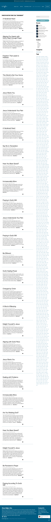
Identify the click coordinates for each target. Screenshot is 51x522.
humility (45, 225)
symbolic (37, 359)
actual (44, 76)
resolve (43, 320)
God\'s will (48, 63)
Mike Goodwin (45, 66)
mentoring (37, 255)
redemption (47, 310)
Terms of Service (18, 518)
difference (39, 163)
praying (45, 287)
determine (40, 160)
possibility (42, 284)
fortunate (44, 199)
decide (44, 148)
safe (40, 327)
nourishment (37, 262)
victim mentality (42, 376)
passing (47, 272)
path (42, 274)
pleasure (41, 281)
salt (43, 327)
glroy (42, 209)
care (36, 108)
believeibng (43, 98)
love (45, 249)
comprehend (40, 124)
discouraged (40, 167)
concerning (47, 125)
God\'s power (44, 63)
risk (47, 324)
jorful (43, 242)
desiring (45, 157)
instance (39, 235)
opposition (46, 265)
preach (47, 288)
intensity (48, 235)
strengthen (41, 350)
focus (39, 196)
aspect (40, 89)
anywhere (37, 86)
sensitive (43, 333)
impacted (43, 229)
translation (47, 366)
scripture (47, 330)
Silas (38, 69)
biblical (39, 101)
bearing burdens (40, 95)
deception (40, 148)
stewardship (46, 349)
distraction (37, 170)
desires (41, 157)
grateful (47, 210)
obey (47, 262)
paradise (47, 271)
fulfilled (41, 203)
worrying (46, 382)
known (39, 245)
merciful (40, 255)
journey (45, 242)
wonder (37, 382)
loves (44, 249)
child (40, 111)
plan (36, 281)
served (37, 336)
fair (39, 190)
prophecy (43, 298)
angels (39, 85)
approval (44, 88)
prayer (43, 287)
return (46, 323)
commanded (37, 115)
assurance (43, 89)
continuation (39, 137)
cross (38, 144)
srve (44, 347)
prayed (37, 287)
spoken (40, 347)
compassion (47, 121)
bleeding (41, 101)
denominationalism (47, 151)
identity (47, 226)
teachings (37, 360)
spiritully (47, 346)
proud (38, 301)
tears (43, 360)
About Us (16, 6)
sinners (46, 340)
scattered (42, 330)
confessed (40, 128)
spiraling (45, 343)
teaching (40, 360)
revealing (37, 324)
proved (40, 301)
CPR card (37, 59)
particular (40, 272)
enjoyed (39, 180)
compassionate (44, 121)
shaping (41, 337)
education (46, 170)
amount (37, 85)
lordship (41, 249)
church (37, 112)
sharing (46, 337)
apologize (40, 86)
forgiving (41, 199)
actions (40, 76)
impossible (37, 232)
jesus (38, 242)
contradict (42, 137)
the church (37, 363)
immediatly (40, 229)
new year (41, 261)
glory (40, 209)
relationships (37, 314)
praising (46, 285)
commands (44, 115)
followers (43, 196)
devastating (46, 160)
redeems (43, 310)
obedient (46, 262)
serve (40, 336)
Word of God (46, 69)
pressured (44, 291)
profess (40, 297)
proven (42, 301)
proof (41, 298)
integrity (43, 235)
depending (40, 154)
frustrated (39, 203)
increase (42, 232)
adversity (37, 79)
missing (42, 258)
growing (41, 213)
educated (44, 170)
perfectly (47, 275)
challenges (47, 108)
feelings (38, 193)
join (42, 242)
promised (44, 297)
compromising (37, 125)
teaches (46, 359)
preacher (42, 288)
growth (45, 213)
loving (47, 249)
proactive (44, 294)
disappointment (47, 164)
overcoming (37, 268)
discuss (48, 167)
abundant (42, 72)
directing (46, 163)
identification (37, 226)
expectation (37, 187)
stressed (46, 350)
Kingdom (39, 66)
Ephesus (45, 59)
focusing (37, 196)
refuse (46, 311)
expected (40, 187)
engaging (37, 180)
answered (41, 85)
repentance (44, 317)
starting (44, 349)
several (37, 337)
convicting (45, 138)
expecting (43, 187)
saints (42, 327)
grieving (37, 213)
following (48, 196)
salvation (45, 327)
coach (47, 112)
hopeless (42, 223)
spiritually (43, 346)
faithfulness (43, 190)
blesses (47, 101)
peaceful (39, 275)
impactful (45, 229)
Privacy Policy (12, 518)
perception (45, 275)
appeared (42, 86)
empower (37, 174)
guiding (37, 216)
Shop (43, 6)
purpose (43, 304)
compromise (47, 124)
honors (41, 222)
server (39, 336)
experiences (47, 187)
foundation (37, 200)
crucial (44, 144)
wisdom (45, 379)
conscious (40, 134)
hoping (48, 223)
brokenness (37, 105)
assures (45, 89)
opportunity (43, 265)
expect (45, 187)
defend (41, 150)
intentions (40, 236)
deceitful (37, 148)
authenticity (40, 92)
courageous (45, 141)
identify (45, 226)
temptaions (45, 360)
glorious (39, 209)
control (45, 137)
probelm (46, 294)
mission (47, 258)
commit (37, 118)
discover (46, 167)
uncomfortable (45, 372)
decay (48, 147)
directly (39, 164)
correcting (42, 141)
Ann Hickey (46, 56)
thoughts (45, 363)
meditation (44, 252)
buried (47, 105)
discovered (43, 167)
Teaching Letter (27, 6)
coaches (45, 112)
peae (42, 275)
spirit (36, 347)
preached (37, 288)
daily (44, 147)
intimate (42, 239)
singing (42, 340)
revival (43, 324)
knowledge (37, 245)
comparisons (40, 121)
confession (43, 128)
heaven (43, 219)
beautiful (45, 95)
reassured (46, 307)
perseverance (43, 278)
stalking (37, 349)
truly (42, 369)
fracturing (44, 200)
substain (44, 353)
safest (38, 327)
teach (41, 360)
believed (40, 98)
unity (44, 373)
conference (37, 128)
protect (37, 301)
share (44, 337)
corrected (40, 141)
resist (39, 320)
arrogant (39, 89)
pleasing (38, 281)
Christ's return (40, 59)
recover (37, 310)
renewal (37, 317)
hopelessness (39, 223)
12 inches (37, 56)
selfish (40, 333)
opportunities (39, 265)
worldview (41, 382)
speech (43, 343)
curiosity (37, 147)
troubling (39, 369)
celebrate (45, 108)
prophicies (46, 298)
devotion (44, 161)
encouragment (41, 177)
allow (43, 82)
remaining (48, 314)
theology (40, 363)
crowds (40, 144)
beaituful (37, 95)
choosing (45, 111)
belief (38, 98)
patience (44, 274)
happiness (46, 216)
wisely (47, 379)
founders (40, 200)
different (42, 163)
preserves (42, 291)
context (37, 137)
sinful (40, 340)
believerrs (46, 98)
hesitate (47, 219)
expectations (47, 186)
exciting (40, 186)
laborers (42, 245)
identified (40, 226)
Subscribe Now (42, 20)
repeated (42, 317)
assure (47, 89)
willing (43, 379)
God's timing (45, 62)
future (48, 203)
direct (41, 164)
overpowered (46, 268)
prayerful (39, 287)
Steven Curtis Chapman (42, 69)
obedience (43, 262)
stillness (37, 350)
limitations (44, 248)
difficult (44, 163)
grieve (46, 212)
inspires (37, 235)
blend (43, 101)
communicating (43, 118)
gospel (48, 209)
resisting (37, 320)
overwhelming (37, 271)
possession (39, 284)
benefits (37, 101)
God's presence (38, 62)
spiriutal (38, 347)
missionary (45, 258)
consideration (43, 134)
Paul (47, 66)
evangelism (46, 183)
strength (44, 350)
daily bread (42, 147)
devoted (39, 161)
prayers (41, 287)
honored (37, 222)
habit (41, 216)
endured (46, 177)
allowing (41, 82)
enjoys (44, 180)
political (45, 281)
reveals (39, 324)
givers (45, 206)
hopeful (37, 223)
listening (46, 248)
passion (37, 274)
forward (46, 199)
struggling (37, 353)
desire (43, 157)
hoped (45, 222)
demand (39, 151)
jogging (40, 242)
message (44, 255)
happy (48, 216)
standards (39, 349)
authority (43, 92)
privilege (41, 294)
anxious (45, 85)
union (43, 373)
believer (39, 99)
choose (42, 111)
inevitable (45, 232)
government (40, 210)
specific (41, 343)
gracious (45, 210)
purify (36, 304)
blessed (45, 101)
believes (42, 99)
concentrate (41, 125)
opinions (37, 265)
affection (41, 79)
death (46, 147)
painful (43, 271)
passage (45, 272)
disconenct (37, 167)
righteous (45, 324)
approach (42, 88)
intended (46, 235)
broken (40, 105)
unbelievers (39, 372)
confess (45, 128)
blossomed (43, 102)
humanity (39, 225)
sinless (44, 340)
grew (45, 212)
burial (46, 105)
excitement (37, 186)
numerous (40, 262)
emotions (40, 173)
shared (43, 337)
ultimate (37, 372)
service (42, 336)
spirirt (47, 343)
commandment (41, 115)
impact (47, 229)
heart (41, 219)
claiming (39, 112)
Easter (43, 59)
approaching (39, 88)
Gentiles (47, 59)
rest (39, 323)
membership (47, 252)
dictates (46, 161)
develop (37, 161)
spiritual (45, 346)
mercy (42, 255)
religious (45, 314)
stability (46, 347)
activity (42, 76)
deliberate (46, 150)
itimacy (37, 242)
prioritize (37, 294)
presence (37, 291)
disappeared (43, 164)
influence (47, 232)
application (47, 86)
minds (48, 255)
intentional (37, 236)
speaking (37, 343)
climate (43, 112)
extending (37, 190)
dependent (37, 154)
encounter (43, 174)
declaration (46, 148)
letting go (41, 248)
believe (44, 99)
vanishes (37, 376)
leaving (37, 248)
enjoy (46, 180)
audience (37, 92)
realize (39, 307)
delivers (37, 151)
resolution (41, 320)
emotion (42, 173)
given (44, 206)
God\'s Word (38, 63)
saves (36, 330)
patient (37, 275)
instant (41, 235)
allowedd (37, 82)
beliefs (37, 98)
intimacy (37, 239)
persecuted (37, 278)
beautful (43, 95)
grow (46, 213)
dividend (40, 170)
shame (39, 337)
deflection (44, 150)
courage (48, 141)
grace (42, 210)
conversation (47, 137)
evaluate (43, 183)
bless (41, 102)
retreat (44, 323)
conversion (37, 138)
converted (40, 138)
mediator (39, 252)
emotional (37, 173)
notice (43, 261)
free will (46, 200)
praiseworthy (41, 285)
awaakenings (45, 92)
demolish (42, 151)
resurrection (41, 323)
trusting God (46, 369)
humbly (43, 225)
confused (43, 131)
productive (37, 297)
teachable (41, 359)
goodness (46, 209)
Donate (47, 6)
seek (38, 333)
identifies (43, 226)
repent (47, 317)
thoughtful (42, 363)
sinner (48, 340)
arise (36, 89)
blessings (37, 102)
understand (41, 373)
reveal (41, 324)
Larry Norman (41, 66)
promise (37, 298)
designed (37, 157)
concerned (44, 125)
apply (36, 88)
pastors (39, 274)
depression (43, 154)
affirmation (44, 79)
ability (36, 72)
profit (41, 297)
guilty (38, 216)
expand (44, 186)
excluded (42, 186)
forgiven (37, 199)
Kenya (37, 66)
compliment (37, 124)
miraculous (37, 258)
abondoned (39, 72)
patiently (47, 274)
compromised (43, 124)
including (40, 232)
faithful (46, 190)
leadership (46, 245)
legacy (39, 248)
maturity (37, 252)
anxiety (43, 85)
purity (38, 304)
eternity (39, 183)
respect (45, 320)
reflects (45, 311)
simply (38, 340)
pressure (47, 291)
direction (37, 164)
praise (44, 285)
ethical (41, 183)
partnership (42, 272)
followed (41, 196)
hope (46, 223)
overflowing (40, 268)
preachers (40, 288)
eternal (37, 183)
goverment (37, 210)
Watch (21, 6)
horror (37, 225)
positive (37, 284)
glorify (37, 209)
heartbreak (37, 219)
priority (39, 294)
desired (39, 157)
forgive (39, 199)
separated (45, 333)
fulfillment (44, 203)
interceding (42, 236)
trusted (44, 369)
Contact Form (23, 518)
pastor (41, 274)
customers (40, 147)
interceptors (45, 236)
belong (48, 99)
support (37, 356)
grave (39, 212)
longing (39, 249)
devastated (43, 160)
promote (39, 298)
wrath (36, 385)
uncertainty (42, 372)
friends (37, 203)
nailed (38, 261)
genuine (39, 206)
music (36, 261)
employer (47, 173)
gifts (41, 206)
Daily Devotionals (36, 6)
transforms (44, 366)
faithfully (41, 190)
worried (43, 382)
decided (42, 148)
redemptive (37, 311)
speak (39, 343)
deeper (39, 150)
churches (47, 111)
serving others (45, 336)
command (47, 115)
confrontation (37, 131)
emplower (44, 173)
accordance (40, 75)
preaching (45, 288)
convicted (43, 138)
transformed (41, 366)
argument (47, 88)
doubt (41, 170)
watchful (37, 379)
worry (48, 382)
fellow (44, 193)
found (41, 200)
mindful (46, 255)
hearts (39, 219)
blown (45, 102)
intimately (40, 239)
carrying (40, 108)
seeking (37, 333)
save (38, 330)
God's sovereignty (42, 62)
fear (36, 193)
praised (37, 285)
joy (48, 242)
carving (42, 108)
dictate (37, 163)
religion (43, 314)
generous (37, 206)
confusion (46, 131)
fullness (46, 203)
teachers (44, 359)
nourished (45, 261)
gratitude (37, 212)
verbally (39, 376)
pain (44, 271)
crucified (46, 144)
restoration (37, 323)
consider (46, 134)
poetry (43, 281)
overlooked (43, 268)
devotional (42, 161)
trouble (37, 369)
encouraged (45, 174)
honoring (39, 222)
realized (37, 307)
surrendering (42, 356)
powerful (45, 284)
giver (47, 206)
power (46, 284)
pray (47, 287)
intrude (44, 239)
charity (39, 111)
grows (43, 213)
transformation (37, 366)
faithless (48, 190)
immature (37, 229)
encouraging (37, 177)
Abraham (40, 56)
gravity (41, 212)
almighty (45, 82)
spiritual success (40, 346)
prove (44, 301)
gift (42, 206)
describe (45, 154)
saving (40, 330)
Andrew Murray (42, 56)
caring (38, 108)
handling (44, 216)
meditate (42, 252)
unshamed (47, 373)
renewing (39, 317)
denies (43, 151)
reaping (43, 307)
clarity (41, 112)
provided (46, 301)
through (47, 363)
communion (47, 118)
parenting (37, 272)
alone (47, 82)
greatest (43, 212)
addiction (46, 76)
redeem (45, 310)
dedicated (37, 150)
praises (39, 285)
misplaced (40, 258)
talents (39, 359)
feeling (40, 193)
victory (48, 376)
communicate (39, 118)
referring (40, 311)
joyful (47, 242)
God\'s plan (41, 63)
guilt (40, 216)
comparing (37, 121)
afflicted (46, 79)
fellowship (43, 193)
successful (47, 353)
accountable (47, 75)
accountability (43, 75)
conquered (37, 134)
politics (47, 281)
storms (39, 350)
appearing (45, 86)
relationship (40, 314)
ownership (41, 271)
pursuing (45, 304)
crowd (42, 144)
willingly (41, 379)
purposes (41, 304)
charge (37, 111)
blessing (39, 102)
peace (41, 275)
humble (41, 225)
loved (42, 249)
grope (39, 213)
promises (46, 297)
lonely (36, 249)
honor (43, 222)
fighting (46, 193)
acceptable (44, 72)
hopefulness (47, 222)
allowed (39, 82)
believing (46, 99)
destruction (37, 160)
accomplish (37, 75)
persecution (40, 278)
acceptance (47, 72)
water (39, 379)
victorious (46, 376)
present (39, 291)
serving (48, 336)
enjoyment (42, 180)
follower (46, 196)
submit (42, 353)
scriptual (45, 330)
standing (42, 349)
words (39, 382)
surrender (46, 356)
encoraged (40, 174)
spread (42, 347)
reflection (42, 311)
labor (43, 245)
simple (37, 340)
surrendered (39, 356)
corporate (37, 141)
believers (37, 99)
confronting (41, 131)
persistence (47, 278)
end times (44, 177)
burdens (42, 105)
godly (43, 209)
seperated (48, 333)
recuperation (39, 310)
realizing (41, 307)
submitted (40, 353)
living (47, 248)
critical (37, 144)
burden (44, 105)
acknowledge (37, 76)
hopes (44, 223)
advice (39, 79)
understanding (37, 373)
